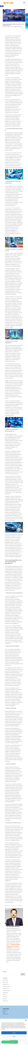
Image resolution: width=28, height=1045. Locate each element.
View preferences (14, 1040)
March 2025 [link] (5, 980)
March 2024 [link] (5, 982)
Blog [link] (4, 1012)
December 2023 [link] (6, 986)
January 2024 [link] (5, 984)
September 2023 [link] (6, 990)
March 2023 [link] (5, 1000)
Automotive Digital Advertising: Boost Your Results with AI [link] (14, 24)
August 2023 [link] (5, 992)
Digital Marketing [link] (18, 26)
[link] (8, 2)
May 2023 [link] (5, 996)
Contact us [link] (5, 1014)
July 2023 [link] (5, 994)
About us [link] (5, 1011)
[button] (26, 1020)
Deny (14, 1036)
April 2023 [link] (5, 998)
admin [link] (5, 26)
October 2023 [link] (6, 988)
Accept (14, 1033)
